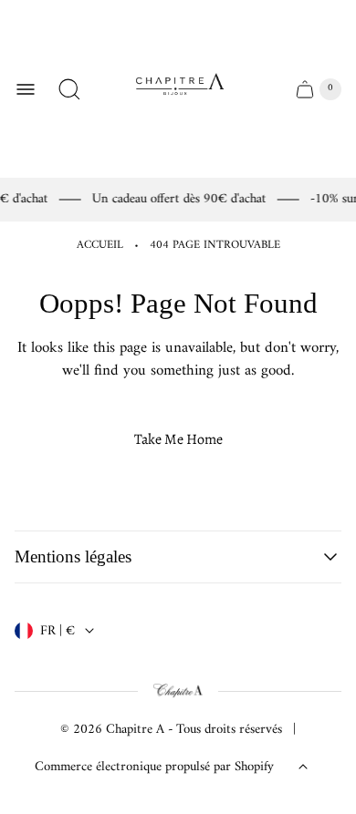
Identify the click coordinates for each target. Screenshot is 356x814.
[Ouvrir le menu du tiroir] (25, 89)
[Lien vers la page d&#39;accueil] (178, 692)
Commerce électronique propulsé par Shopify (154, 767)
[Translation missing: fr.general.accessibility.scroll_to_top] (303, 766)
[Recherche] (69, 89)
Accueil (100, 245)
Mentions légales (73, 556)
